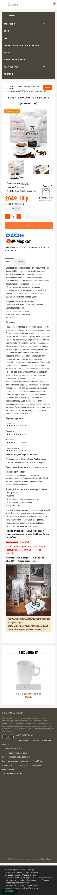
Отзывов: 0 (47, 186)
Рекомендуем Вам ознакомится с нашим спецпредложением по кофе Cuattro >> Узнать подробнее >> (27, 534)
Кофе (6, 31)
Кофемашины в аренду (16, 60)
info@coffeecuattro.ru (13, 749)
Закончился (28, 687)
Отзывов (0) (19, 261)
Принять (45, 880)
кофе (7, 250)
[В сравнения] (30, 216)
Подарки (8, 74)
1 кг (17, 209)
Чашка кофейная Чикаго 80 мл (28, 694)
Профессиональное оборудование (22, 45)
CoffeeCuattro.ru (46, 859)
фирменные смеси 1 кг (39, 248)
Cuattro (13, 250)
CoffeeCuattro (7, 718)
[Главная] (5, 86)
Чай (6, 38)
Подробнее (9, 891)
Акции (7, 53)
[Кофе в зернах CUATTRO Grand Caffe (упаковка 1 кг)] (28, 133)
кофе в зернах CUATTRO (20, 248)
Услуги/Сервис (12, 67)
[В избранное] (25, 216)
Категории (9, 24)
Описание (9, 261)
